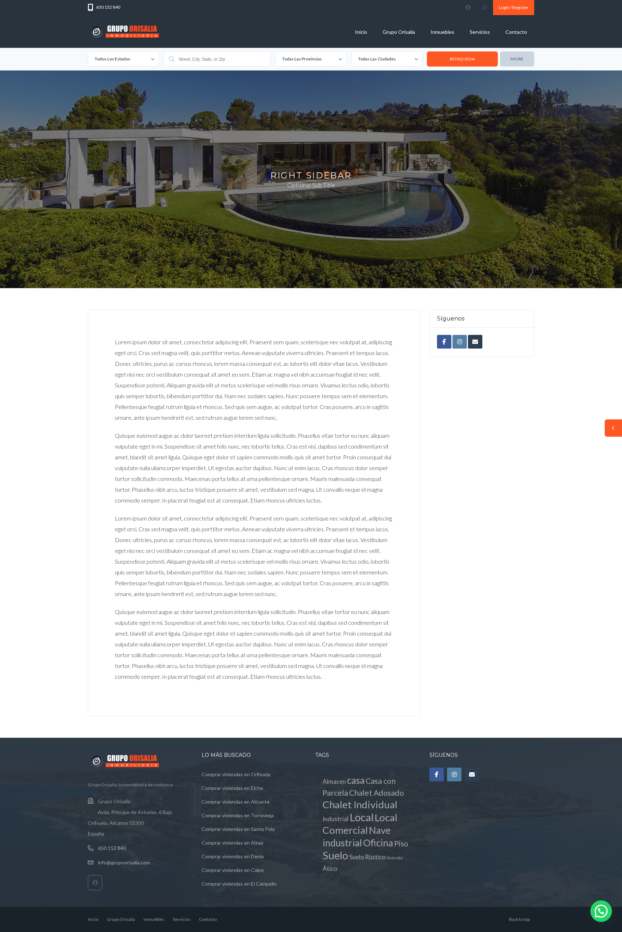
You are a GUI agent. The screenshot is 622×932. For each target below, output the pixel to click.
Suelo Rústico (367, 857)
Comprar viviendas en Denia (233, 856)
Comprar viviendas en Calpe (233, 870)
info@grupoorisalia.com (124, 862)
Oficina (378, 843)
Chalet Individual (360, 804)
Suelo (335, 855)
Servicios (480, 32)
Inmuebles (442, 32)
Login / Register (513, 7)
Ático (330, 868)
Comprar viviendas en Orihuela (236, 774)
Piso (401, 843)
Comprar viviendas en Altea (232, 843)
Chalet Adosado (376, 792)
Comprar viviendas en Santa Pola (238, 829)
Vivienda (394, 857)
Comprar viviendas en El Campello (239, 884)
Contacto (516, 32)
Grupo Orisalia (399, 32)
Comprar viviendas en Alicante (236, 802)
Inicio (361, 32)
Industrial (335, 819)
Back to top (519, 919)
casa (356, 780)
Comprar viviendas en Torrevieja (238, 815)
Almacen (334, 781)
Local (362, 817)
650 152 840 (112, 848)
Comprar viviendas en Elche (232, 788)
